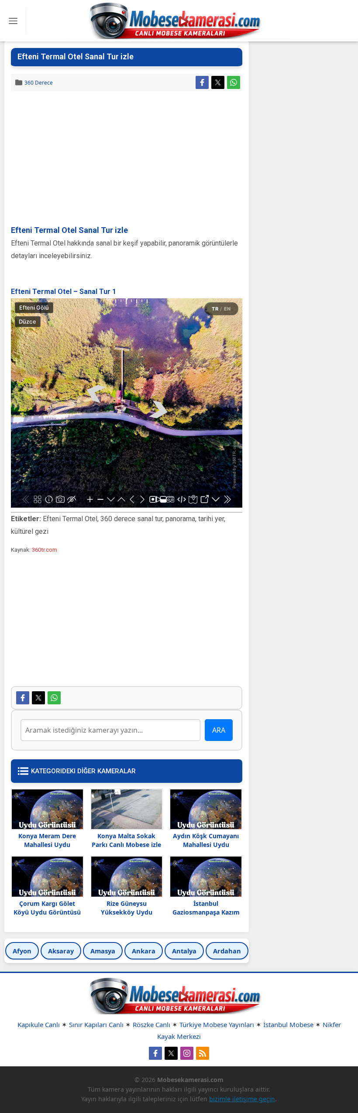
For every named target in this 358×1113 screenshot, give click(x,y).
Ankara (143, 950)
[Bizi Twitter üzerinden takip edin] (171, 1053)
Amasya (102, 950)
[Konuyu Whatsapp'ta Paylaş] (233, 82)
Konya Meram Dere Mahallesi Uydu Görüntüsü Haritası (47, 844)
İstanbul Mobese (288, 1024)
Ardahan (227, 950)
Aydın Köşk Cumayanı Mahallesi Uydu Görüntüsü (206, 844)
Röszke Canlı (151, 1024)
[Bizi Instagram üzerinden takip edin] (186, 1053)
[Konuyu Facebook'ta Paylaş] (202, 82)
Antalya (184, 950)
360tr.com (44, 549)
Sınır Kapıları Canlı (96, 1024)
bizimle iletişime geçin (242, 1099)
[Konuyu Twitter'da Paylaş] (217, 82)
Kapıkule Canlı (38, 1024)
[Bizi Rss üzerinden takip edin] (202, 1053)
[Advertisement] (126, 159)
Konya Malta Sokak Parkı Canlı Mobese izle (126, 840)
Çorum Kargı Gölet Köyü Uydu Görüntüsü (47, 907)
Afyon (22, 950)
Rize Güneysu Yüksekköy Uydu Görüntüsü (126, 912)
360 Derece (38, 82)
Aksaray (61, 950)
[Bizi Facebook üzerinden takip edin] (155, 1053)
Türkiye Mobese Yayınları (216, 1024)
